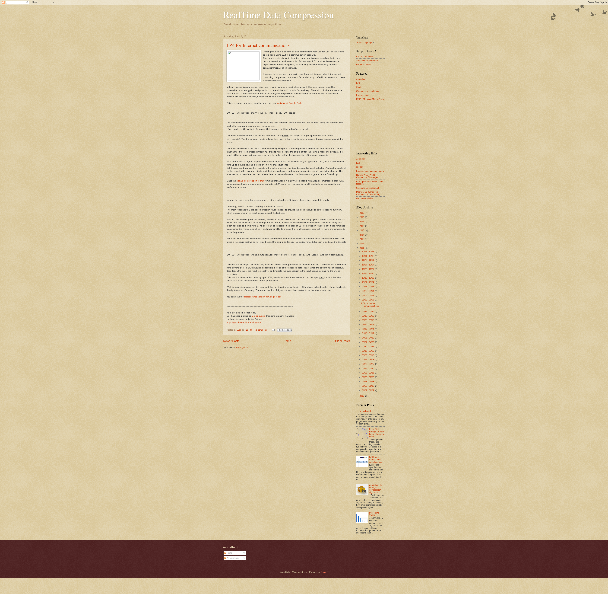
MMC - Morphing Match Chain (370, 99)
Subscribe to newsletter (367, 60)
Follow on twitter (363, 64)
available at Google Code (289, 103)
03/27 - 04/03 (368, 342)
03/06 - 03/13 (368, 355)
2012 (362, 243)
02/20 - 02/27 (368, 364)
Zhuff (358, 87)
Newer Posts (231, 341)
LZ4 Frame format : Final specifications (375, 459)
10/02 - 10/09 (368, 282)
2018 (362, 217)
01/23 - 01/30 (368, 377)
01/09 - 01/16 (368, 386)
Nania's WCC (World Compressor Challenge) (367, 176)
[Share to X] (284, 330)
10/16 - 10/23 (368, 278)
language (258, 316)
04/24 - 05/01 (368, 324)
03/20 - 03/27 (368, 346)
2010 (362, 396)
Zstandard (360, 79)
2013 (362, 239)
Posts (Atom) (242, 347)
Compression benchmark (367, 91)
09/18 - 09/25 (368, 286)
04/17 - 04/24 (368, 329)
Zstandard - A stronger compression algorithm (375, 488)
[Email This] (278, 330)
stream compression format (250, 181)
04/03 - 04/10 (368, 338)
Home (287, 341)
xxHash (359, 167)
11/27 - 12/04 (368, 265)
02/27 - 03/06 (368, 359)
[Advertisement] (380, 126)
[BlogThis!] (281, 330)
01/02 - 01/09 (368, 390)
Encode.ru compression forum (370, 171)
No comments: (262, 330)
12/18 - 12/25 (368, 251)
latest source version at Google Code (263, 297)
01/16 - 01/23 (368, 381)
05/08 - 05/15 (368, 320)
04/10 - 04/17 (368, 333)
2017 (362, 221)
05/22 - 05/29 (368, 311)
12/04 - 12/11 (368, 260)
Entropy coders (363, 95)
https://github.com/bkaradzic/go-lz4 (244, 322)
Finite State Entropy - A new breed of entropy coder (376, 433)
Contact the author (364, 56)
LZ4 (358, 83)
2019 (362, 213)
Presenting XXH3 (374, 514)
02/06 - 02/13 (368, 373)
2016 (362, 226)
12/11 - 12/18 (368, 256)
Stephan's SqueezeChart (367, 188)
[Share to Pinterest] (290, 330)
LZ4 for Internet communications (258, 45)
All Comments (233, 558)
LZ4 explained (364, 411)
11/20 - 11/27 (368, 269)
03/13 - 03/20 (368, 351)
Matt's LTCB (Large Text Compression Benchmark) (368, 193)
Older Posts (342, 341)
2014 (362, 235)
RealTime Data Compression (278, 14)
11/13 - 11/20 (368, 273)
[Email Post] (273, 330)
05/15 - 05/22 (368, 316)
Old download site (364, 198)
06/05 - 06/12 (368, 295)
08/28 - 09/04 (368, 291)
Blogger (324, 572)
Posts (229, 553)
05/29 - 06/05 (368, 300)
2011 (362, 248)
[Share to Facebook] (287, 330)
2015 (362, 230)
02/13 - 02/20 (368, 368)
